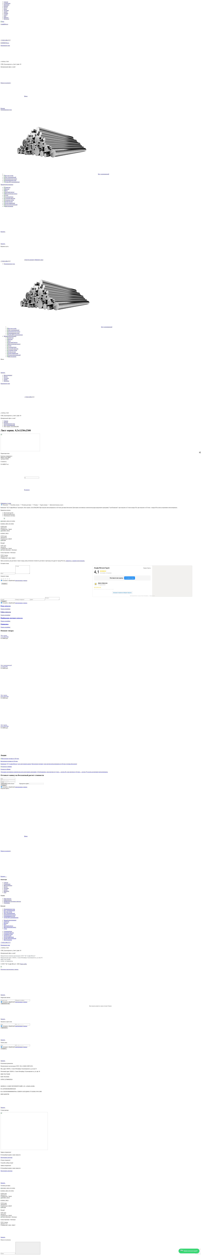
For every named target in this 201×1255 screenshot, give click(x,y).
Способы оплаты (14, 505)
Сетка (5, 928)
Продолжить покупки (6, 1157)
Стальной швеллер (9, 932)
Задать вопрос (44, 505)
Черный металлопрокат (10, 336)
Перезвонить (4, 1027)
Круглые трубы (8, 912)
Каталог (6, 6)
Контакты (6, 19)
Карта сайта (23, 964)
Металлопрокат (8, 375)
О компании (7, 3)
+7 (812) (5, 40)
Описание (5, 505)
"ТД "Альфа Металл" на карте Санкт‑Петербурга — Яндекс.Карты (142, 595)
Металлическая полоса (10, 927)
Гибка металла (7, 900)
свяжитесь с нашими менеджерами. (75, 560)
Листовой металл (8, 926)
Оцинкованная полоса (10, 914)
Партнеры (6, 4)
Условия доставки (26, 505)
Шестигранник (8, 940)
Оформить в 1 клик (6, 503)
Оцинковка (7, 903)
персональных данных (21, 580)
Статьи (6, 14)
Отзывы (6, 13)
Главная (6, 2)
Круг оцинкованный (9, 910)
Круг (5, 924)
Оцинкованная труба (9, 916)
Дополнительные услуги (56, 505)
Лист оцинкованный (9, 913)
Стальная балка (8, 931)
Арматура (6, 921)
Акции (5, 11)
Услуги (6, 7)
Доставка (6, 10)
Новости (6, 17)
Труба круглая (7, 935)
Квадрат (6, 923)
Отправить (4, 583)
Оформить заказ (39, 259)
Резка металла (7, 898)
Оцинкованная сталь (9, 264)
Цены (5, 9)
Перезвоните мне (5, 45)
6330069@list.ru (5, 43)
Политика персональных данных (9, 969)
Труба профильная (9, 937)
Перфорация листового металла (12, 901)
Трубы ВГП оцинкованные (11, 917)
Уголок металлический (10, 938)
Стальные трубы (8, 934)
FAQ (5, 16)
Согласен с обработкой (15, 580)
